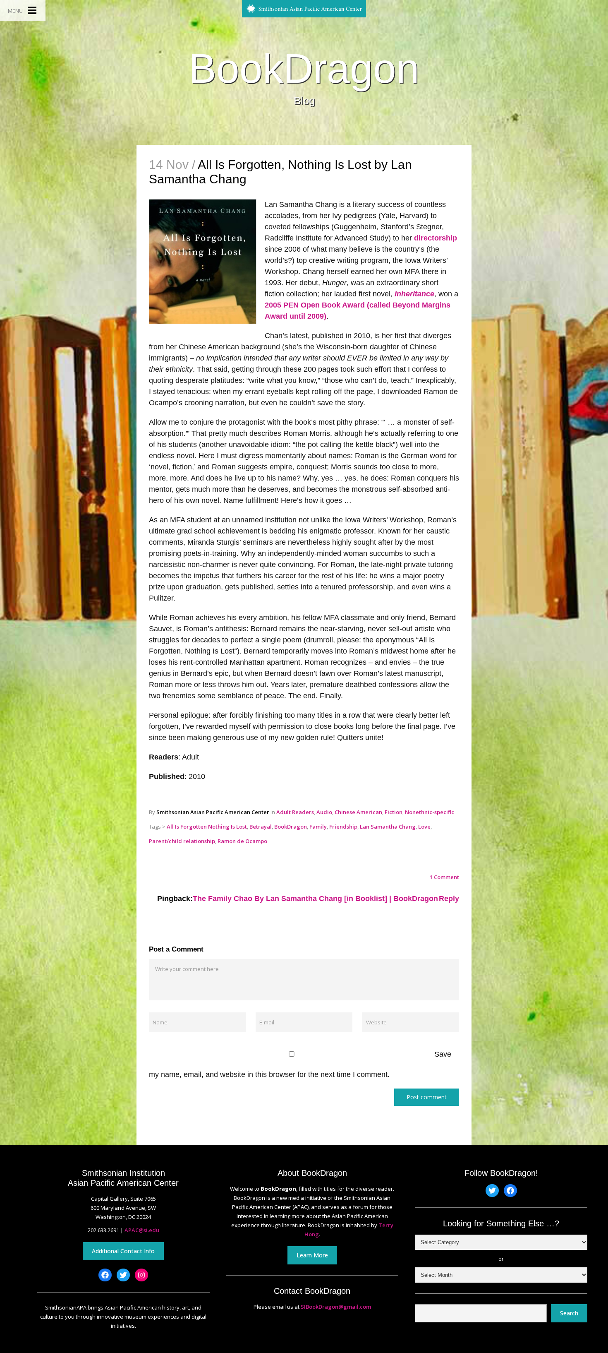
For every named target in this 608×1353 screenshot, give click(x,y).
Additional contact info (123, 1251)
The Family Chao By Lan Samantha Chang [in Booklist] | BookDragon (315, 898)
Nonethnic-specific (429, 812)
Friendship (343, 826)
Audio (324, 812)
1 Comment (444, 877)
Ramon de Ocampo (242, 841)
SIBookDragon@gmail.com (336, 1306)
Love (424, 826)
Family (318, 826)
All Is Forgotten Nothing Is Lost (207, 826)
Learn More (312, 1255)
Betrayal (260, 826)
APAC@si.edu (141, 1230)
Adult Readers (295, 812)
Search (569, 1313)
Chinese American (358, 812)
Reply (449, 898)
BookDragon (304, 68)
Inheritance (414, 294)
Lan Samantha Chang (388, 826)
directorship (435, 238)
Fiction (393, 812)
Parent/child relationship (182, 841)
